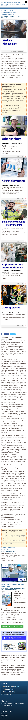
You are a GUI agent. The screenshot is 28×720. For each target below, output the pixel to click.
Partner (16, 626)
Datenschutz (4, 715)
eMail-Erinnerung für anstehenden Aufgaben (14, 535)
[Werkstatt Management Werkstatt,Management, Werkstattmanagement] (14, 45)
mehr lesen (20, 156)
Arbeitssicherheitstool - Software (10, 185)
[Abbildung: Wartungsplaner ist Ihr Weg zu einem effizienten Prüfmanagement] (14, 652)
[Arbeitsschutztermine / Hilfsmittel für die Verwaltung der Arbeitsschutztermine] (14, 141)
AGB (2, 716)
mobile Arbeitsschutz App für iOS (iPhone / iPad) (13, 375)
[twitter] (13, 334)
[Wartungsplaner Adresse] (14, 693)
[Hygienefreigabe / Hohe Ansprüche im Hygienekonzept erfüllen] (14, 268)
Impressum (4, 714)
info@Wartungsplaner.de (11, 694)
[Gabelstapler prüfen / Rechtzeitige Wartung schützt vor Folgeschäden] (14, 311)
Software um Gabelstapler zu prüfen (11, 312)
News (21, 626)
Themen (3, 717)
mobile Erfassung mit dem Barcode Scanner (14, 540)
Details (10, 626)
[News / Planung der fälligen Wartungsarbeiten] (14, 226)
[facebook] (5, 334)
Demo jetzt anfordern (17, 51)
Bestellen (4, 626)
